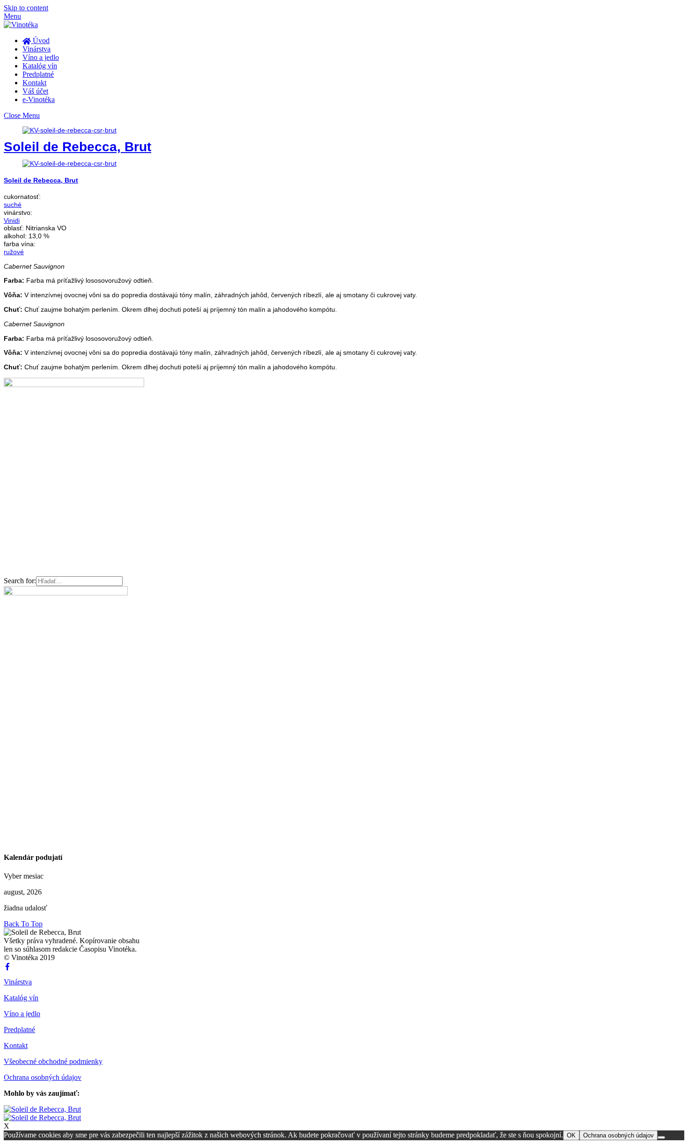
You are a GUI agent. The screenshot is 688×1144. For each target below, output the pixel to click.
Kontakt (34, 83)
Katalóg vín (39, 66)
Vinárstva (36, 49)
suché (13, 204)
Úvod (40, 40)
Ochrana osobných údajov (42, 1077)
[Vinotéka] (21, 25)
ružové (14, 252)
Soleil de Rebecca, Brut (77, 146)
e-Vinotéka (38, 99)
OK (571, 1135)
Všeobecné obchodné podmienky (53, 1061)
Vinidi (12, 220)
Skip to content (26, 8)
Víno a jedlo (40, 57)
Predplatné (38, 74)
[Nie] (661, 1137)
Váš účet (35, 91)
